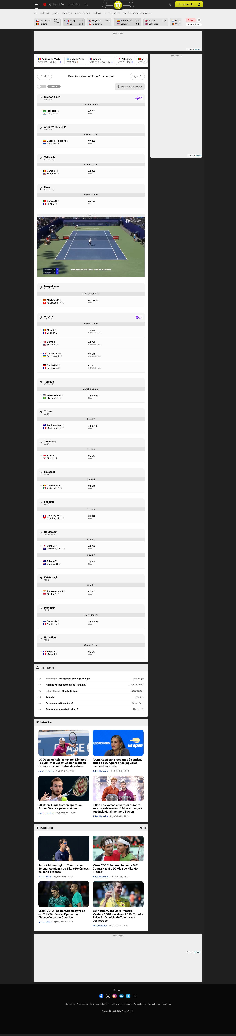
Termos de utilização (99, 1004)
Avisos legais (140, 1004)
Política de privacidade (121, 1004)
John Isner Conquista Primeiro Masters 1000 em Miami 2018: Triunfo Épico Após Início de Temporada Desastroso (118, 915)
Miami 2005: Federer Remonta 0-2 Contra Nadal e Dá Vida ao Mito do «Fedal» (115, 868)
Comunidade (74, 4)
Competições (82, 13)
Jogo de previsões (55, 4)
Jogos (55, 13)
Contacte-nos (154, 1004)
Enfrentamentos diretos (137, 13)
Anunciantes (82, 1004)
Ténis (36, 4)
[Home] (35, 13)
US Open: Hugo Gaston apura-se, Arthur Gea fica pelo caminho (60, 806)
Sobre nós (70, 1004)
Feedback (166, 1004)
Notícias (44, 13)
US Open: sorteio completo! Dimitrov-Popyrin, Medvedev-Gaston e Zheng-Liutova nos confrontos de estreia (63, 763)
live (191, 20)
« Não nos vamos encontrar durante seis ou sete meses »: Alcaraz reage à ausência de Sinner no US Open (117, 808)
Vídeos (97, 13)
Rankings (67, 13)
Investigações (112, 13)
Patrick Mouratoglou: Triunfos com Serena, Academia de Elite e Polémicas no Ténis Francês (63, 868)
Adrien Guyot (100, 925)
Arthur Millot (45, 876)
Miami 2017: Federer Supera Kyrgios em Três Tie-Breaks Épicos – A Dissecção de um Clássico (61, 914)
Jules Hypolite (46, 771)
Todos (194, 24)
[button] (86, 4)
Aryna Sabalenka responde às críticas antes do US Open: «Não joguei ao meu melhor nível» (117, 763)
